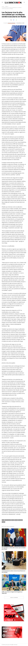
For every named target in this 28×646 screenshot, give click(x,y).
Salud (3, 522)
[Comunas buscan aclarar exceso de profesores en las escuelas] (14, 552)
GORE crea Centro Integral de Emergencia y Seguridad (12, 592)
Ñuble (16, 520)
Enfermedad (7, 520)
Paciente (20, 520)
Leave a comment (14, 597)
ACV (3, 520)
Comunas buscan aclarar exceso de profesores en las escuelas (13, 571)
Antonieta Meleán (11, 23)
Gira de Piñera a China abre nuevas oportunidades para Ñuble (14, 548)
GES (12, 520)
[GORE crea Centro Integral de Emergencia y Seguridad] (14, 575)
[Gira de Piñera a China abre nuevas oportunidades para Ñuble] (14, 529)
